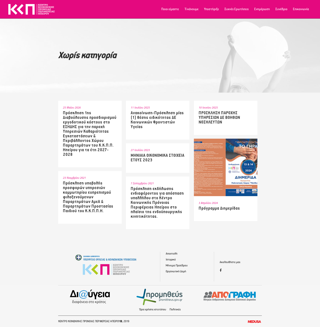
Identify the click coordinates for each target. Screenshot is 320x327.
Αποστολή (171, 253)
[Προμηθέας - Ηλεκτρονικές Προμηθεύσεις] (160, 296)
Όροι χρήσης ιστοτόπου (152, 309)
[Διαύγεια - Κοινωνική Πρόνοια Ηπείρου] (90, 296)
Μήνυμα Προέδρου (177, 265)
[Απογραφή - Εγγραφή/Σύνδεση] (230, 296)
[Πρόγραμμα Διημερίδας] (225, 167)
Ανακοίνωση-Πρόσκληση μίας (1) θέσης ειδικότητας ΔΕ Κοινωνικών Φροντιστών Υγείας (157, 120)
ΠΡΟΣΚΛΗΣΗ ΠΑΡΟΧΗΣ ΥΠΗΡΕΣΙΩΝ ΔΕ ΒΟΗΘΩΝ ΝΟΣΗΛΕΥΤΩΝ (219, 118)
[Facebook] (220, 270)
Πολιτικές (175, 309)
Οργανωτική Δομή (176, 271)
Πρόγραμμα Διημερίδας (219, 208)
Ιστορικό (171, 259)
